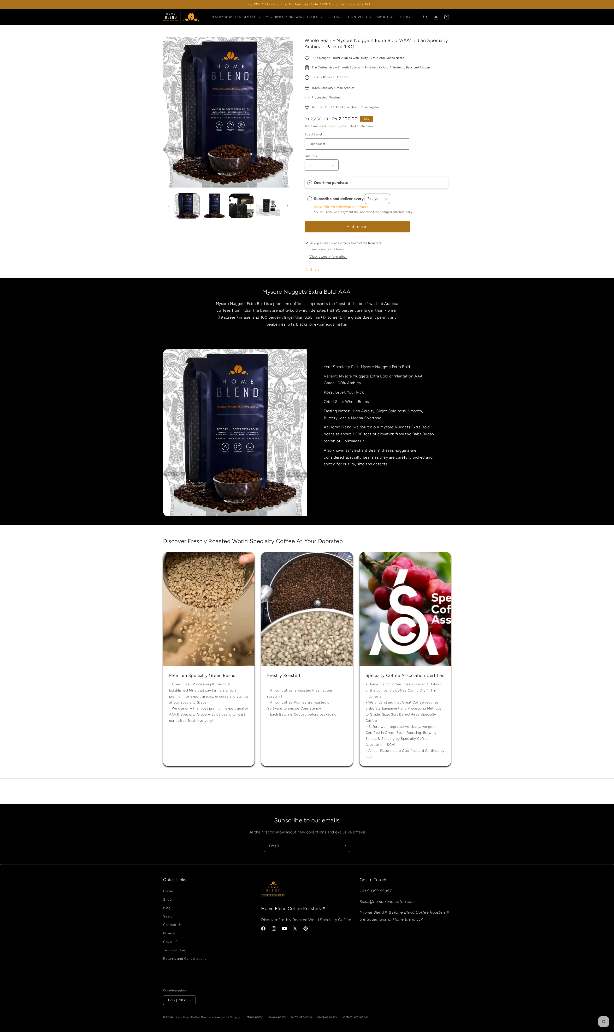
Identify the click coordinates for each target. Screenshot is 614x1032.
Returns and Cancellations (185, 959)
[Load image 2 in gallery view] (214, 206)
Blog (166, 908)
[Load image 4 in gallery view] (268, 206)
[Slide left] (168, 205)
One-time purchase (331, 183)
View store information (328, 257)
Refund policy (254, 1017)
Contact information (355, 1017)
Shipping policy (327, 1017)
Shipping (333, 126)
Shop (167, 900)
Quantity (311, 156)
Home (168, 891)
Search (169, 916)
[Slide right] (287, 205)
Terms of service (302, 1017)
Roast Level (313, 134)
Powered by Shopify (227, 1017)
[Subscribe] (344, 846)
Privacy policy (277, 1017)
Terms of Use (174, 950)
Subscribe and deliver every (339, 198)
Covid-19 (170, 942)
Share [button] (315, 269)
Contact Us (172, 925)
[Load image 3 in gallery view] (241, 206)
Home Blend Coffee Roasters (194, 1017)
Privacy (169, 933)
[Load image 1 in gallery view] (187, 206)
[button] (234, 17)
